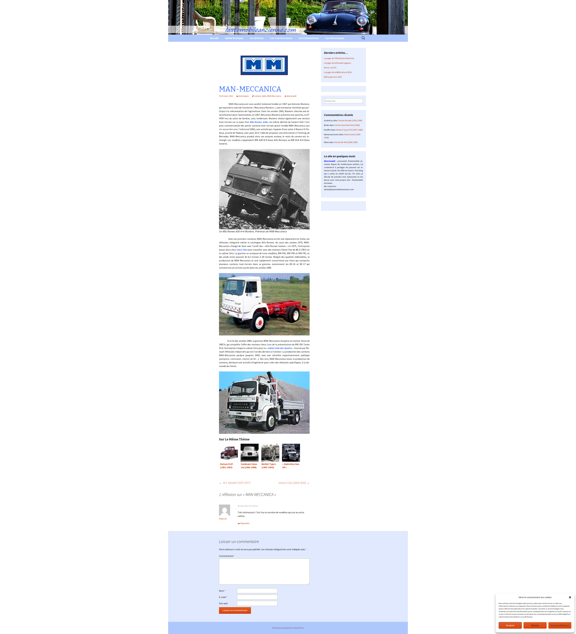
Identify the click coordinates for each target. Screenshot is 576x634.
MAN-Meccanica (274, 96)
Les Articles (257, 38)
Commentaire (227, 555)
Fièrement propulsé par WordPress (288, 627)
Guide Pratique (234, 38)
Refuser (535, 625)
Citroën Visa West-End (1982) (347, 125)
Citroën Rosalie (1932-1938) (350, 120)
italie (264, 96)
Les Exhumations (309, 38)
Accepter (510, 625)
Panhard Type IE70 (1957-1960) (349, 129)
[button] (570, 597)
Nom (222, 590)
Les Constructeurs (281, 38)
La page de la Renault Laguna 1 (337, 63)
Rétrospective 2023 (333, 77)
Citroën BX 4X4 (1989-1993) (346, 142)
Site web (223, 603)
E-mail (223, 597)
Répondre (244, 523)
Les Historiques (334, 38)
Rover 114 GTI (330, 67)
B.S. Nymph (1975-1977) (234, 483)
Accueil (214, 38)
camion (257, 96)
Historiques (243, 96)
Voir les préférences (559, 625)
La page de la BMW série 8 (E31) (338, 72)
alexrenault (291, 96)
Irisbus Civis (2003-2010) (294, 483)
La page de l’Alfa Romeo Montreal (339, 58)
